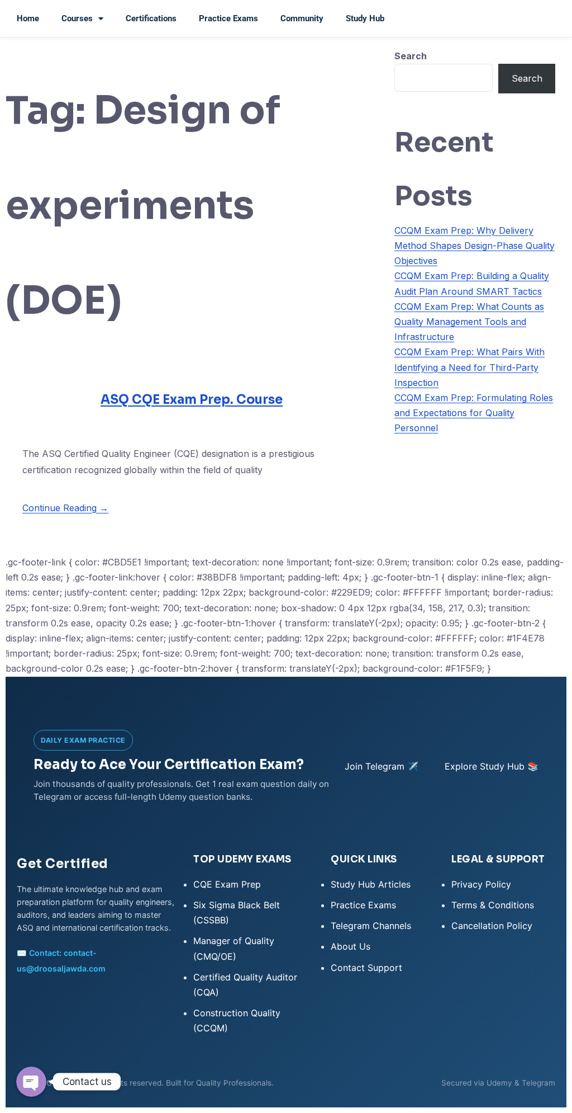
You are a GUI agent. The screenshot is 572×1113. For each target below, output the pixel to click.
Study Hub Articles (371, 884)
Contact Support (366, 967)
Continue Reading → (65, 507)
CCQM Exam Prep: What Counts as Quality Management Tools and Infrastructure (469, 321)
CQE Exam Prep (227, 884)
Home (28, 18)
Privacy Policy (481, 884)
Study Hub (365, 18)
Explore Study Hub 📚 (491, 766)
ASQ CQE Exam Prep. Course (192, 399)
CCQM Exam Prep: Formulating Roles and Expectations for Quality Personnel (473, 412)
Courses (77, 18)
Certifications (151, 18)
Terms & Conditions (492, 905)
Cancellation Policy (491, 925)
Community (301, 18)
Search (410, 56)
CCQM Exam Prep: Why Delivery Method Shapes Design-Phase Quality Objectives (474, 245)
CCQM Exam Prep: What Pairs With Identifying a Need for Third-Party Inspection (469, 367)
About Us (350, 946)
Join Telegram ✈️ (381, 766)
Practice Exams (228, 18)
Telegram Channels (371, 925)
